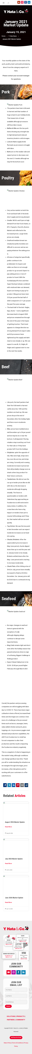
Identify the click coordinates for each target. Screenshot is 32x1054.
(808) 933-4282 (24, 958)
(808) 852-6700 (18, 948)
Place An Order (17, 1037)
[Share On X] (9, 785)
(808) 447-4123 (9, 957)
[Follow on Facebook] (25, 2)
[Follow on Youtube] (18, 2)
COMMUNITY (20, 1020)
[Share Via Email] (22, 785)
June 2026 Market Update (16, 893)
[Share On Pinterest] (17, 785)
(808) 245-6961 (9, 944)
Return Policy (7, 1043)
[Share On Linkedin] (13, 785)
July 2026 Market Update (16, 855)
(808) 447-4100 (22, 941)
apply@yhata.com (9, 955)
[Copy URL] (26, 785)
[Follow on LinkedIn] (29, 2)
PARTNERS (11, 1020)
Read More (8, 827)
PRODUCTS (21, 1016)
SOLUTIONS (11, 1016)
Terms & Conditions (17, 1043)
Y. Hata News (13, 36)
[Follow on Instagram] (22, 2)
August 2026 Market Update (16, 818)
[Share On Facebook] (5, 785)
